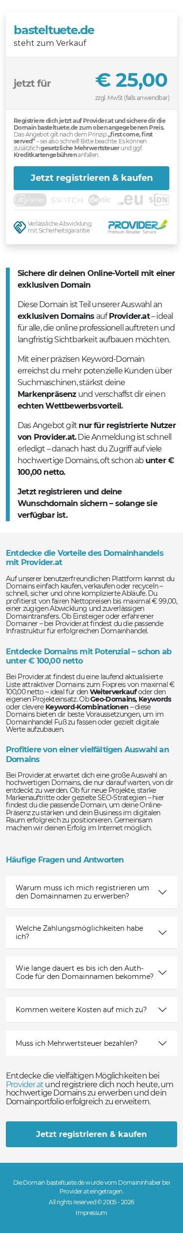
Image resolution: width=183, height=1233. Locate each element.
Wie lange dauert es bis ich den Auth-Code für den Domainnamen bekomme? (85, 972)
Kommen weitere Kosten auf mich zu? (81, 1009)
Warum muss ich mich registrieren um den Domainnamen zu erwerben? (82, 891)
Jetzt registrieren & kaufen (92, 178)
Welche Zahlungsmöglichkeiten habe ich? (79, 932)
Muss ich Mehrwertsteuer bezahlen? (77, 1043)
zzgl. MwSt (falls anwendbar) (132, 97)
